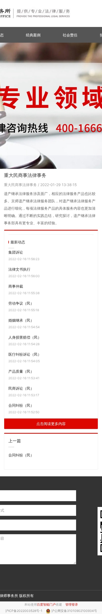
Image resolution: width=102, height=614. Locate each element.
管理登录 (71, 604)
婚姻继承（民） (21, 320)
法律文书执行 (19, 269)
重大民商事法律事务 (21, 184)
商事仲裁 (15, 286)
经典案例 (33, 35)
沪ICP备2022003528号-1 (24, 611)
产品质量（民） (21, 371)
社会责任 (70, 35)
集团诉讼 (15, 252)
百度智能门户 (46, 604)
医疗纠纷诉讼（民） (24, 354)
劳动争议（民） (21, 303)
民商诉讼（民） (21, 388)
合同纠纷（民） (21, 405)
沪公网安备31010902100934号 (74, 611)
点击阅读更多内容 (51, 423)
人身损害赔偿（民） (24, 337)
